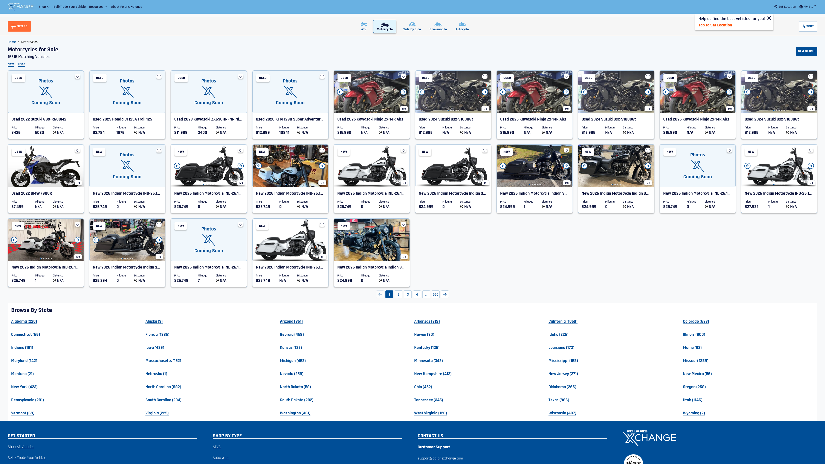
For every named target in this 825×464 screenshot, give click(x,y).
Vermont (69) (22, 412)
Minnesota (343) (428, 360)
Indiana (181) (22, 347)
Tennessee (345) (428, 399)
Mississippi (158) (563, 360)
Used (21, 64)
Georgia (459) (292, 334)
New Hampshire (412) (433, 373)
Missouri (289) (695, 360)
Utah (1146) (692, 399)
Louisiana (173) (561, 347)
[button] (44, 6)
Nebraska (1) (156, 373)
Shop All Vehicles (21, 446)
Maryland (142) (24, 360)
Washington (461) (295, 412)
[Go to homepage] (717, 437)
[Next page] (445, 294)
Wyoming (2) (694, 412)
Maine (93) (692, 347)
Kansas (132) (291, 347)
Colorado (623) (696, 321)
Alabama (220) (24, 321)
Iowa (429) (154, 347)
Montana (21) (22, 373)
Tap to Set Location (715, 25)
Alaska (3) (154, 321)
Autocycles (221, 457)
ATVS (217, 446)
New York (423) (24, 386)
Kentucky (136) (427, 347)
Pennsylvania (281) (27, 399)
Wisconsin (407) (562, 412)
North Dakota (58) (295, 386)
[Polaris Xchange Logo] (21, 7)
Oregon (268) (694, 386)
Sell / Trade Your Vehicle (27, 457)
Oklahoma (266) (562, 386)
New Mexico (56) (697, 373)
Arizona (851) (291, 321)
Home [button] (12, 42)
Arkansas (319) (427, 321)
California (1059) (563, 321)
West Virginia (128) (430, 412)
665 (435, 294)
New (11, 64)
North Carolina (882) (163, 386)
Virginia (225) (157, 412)
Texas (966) (558, 399)
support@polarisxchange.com (440, 458)
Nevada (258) (291, 373)
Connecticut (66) (25, 334)
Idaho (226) (558, 334)
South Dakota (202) (296, 399)
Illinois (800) (694, 334)
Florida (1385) (157, 334)
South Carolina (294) (163, 399)
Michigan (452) (293, 360)
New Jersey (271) (563, 373)
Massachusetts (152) (163, 360)
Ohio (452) (423, 386)
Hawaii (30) (424, 334)
